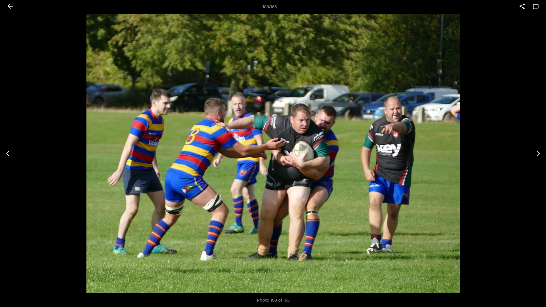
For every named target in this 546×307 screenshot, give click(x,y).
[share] (522, 7)
